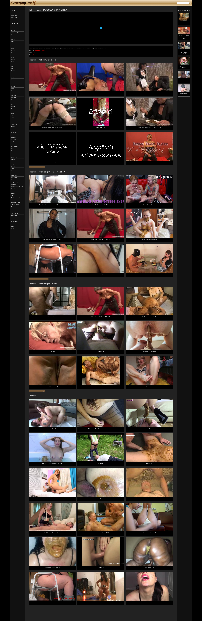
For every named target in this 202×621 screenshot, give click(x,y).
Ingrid (12, 168)
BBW (12, 34)
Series (12, 226)
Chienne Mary (14, 153)
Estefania (13, 159)
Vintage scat (13, 122)
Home (12, 13)
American (13, 30)
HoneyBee (13, 166)
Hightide (34, 54)
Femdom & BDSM (14, 64)
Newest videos (14, 15)
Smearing (13, 113)
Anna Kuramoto (14, 146)
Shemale (13, 108)
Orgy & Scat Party (14, 95)
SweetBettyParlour (15, 208)
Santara (13, 193)
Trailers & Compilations (16, 120)
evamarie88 (13, 161)
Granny (12, 72)
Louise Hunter (14, 175)
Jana (12, 170)
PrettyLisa (13, 188)
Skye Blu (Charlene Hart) (16, 204)
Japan (12, 81)
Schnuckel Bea (14, 200)
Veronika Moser (14, 213)
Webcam (13, 126)
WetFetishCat (14, 215)
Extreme (13, 59)
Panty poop (13, 97)
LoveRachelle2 (14, 177)
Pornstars (13, 224)
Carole (12, 150)
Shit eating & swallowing (16, 111)
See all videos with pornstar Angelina (37, 167)
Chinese (13, 43)
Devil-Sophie (14, 157)
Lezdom (12, 88)
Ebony (12, 52)
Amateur (13, 28)
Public (12, 104)
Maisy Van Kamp (14, 182)
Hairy (12, 75)
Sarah (12, 195)
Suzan (12, 206)
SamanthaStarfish (15, 191)
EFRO (12, 55)
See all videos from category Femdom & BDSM (39, 279)
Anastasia (13, 141)
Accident (13, 25)
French (12, 68)
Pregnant (13, 102)
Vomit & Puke (14, 124)
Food (12, 66)
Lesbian (13, 86)
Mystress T (13, 184)
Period (12, 99)
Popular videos (14, 17)
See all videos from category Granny (37, 391)
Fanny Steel (13, 164)
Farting (12, 61)
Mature (12, 90)
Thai (12, 115)
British (12, 41)
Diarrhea (13, 50)
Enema (12, 57)
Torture (12, 117)
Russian (13, 106)
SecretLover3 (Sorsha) (15, 202)
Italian (12, 79)
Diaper (12, 48)
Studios (12, 228)
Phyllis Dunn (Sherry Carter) (17, 186)
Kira (12, 173)
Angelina (13, 144)
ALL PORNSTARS (14, 135)
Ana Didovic (13, 139)
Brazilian (13, 39)
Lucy (12, 179)
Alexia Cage (13, 137)
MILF (12, 93)
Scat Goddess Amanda (15, 197)
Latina (12, 84)
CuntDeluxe (13, 155)
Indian (12, 77)
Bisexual (13, 37)
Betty (12, 148)
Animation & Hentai (15, 32)
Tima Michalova (14, 211)
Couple (12, 46)
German (13, 70)
